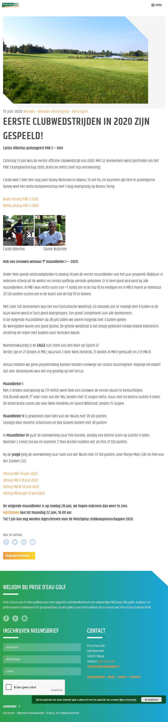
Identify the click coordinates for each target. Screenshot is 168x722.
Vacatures (9, 713)
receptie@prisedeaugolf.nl (103, 666)
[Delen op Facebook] (6, 542)
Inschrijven (11, 513)
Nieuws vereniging (54, 112)
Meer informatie (128, 699)
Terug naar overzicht (17, 555)
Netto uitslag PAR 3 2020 (21, 206)
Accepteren (151, 699)
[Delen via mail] (33, 542)
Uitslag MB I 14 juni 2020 (20, 474)
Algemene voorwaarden (30, 713)
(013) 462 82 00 (106, 661)
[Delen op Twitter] (15, 542)
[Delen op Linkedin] (24, 542)
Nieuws (29, 112)
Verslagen (80, 112)
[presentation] (34, 687)
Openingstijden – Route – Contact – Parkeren (114, 677)
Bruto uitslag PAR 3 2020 (20, 199)
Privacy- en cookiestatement (62, 713)
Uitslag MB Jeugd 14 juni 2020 (24, 493)
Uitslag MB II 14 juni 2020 (20, 480)
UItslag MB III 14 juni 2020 (21, 487)
